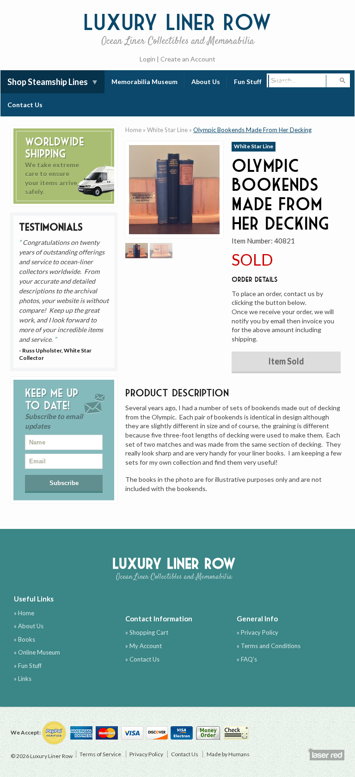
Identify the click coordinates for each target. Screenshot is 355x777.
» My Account (143, 646)
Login (147, 59)
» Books (24, 639)
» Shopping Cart (146, 632)
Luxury (177, 27)
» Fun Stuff (28, 665)
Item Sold (286, 361)
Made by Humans (228, 754)
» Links (22, 678)
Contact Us (25, 105)
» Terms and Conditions (268, 646)
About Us (205, 81)
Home (133, 130)
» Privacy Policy (257, 632)
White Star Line (167, 130)
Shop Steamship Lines (47, 82)
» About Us (28, 626)
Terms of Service (100, 754)
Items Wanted (297, 81)
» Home (24, 613)
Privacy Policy (146, 754)
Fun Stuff (248, 81)
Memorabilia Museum (144, 81)
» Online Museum (37, 652)
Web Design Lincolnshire (325, 753)
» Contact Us (142, 659)
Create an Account (187, 59)
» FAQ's (247, 659)
